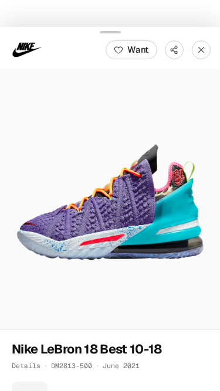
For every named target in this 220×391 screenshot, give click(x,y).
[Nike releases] (27, 49)
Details (26, 365)
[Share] (174, 49)
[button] (110, 199)
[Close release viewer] (201, 49)
